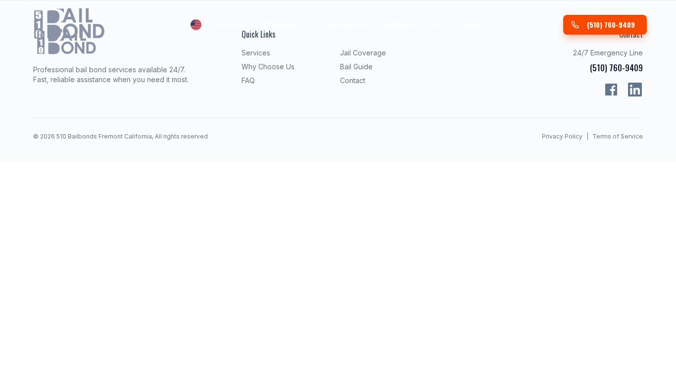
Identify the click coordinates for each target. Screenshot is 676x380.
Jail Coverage (279, 24)
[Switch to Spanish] (196, 25)
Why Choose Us (346, 24)
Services (230, 24)
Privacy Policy (562, 136)
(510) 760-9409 (611, 24)
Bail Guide (399, 24)
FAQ (437, 24)
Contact (471, 24)
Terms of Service (617, 136)
